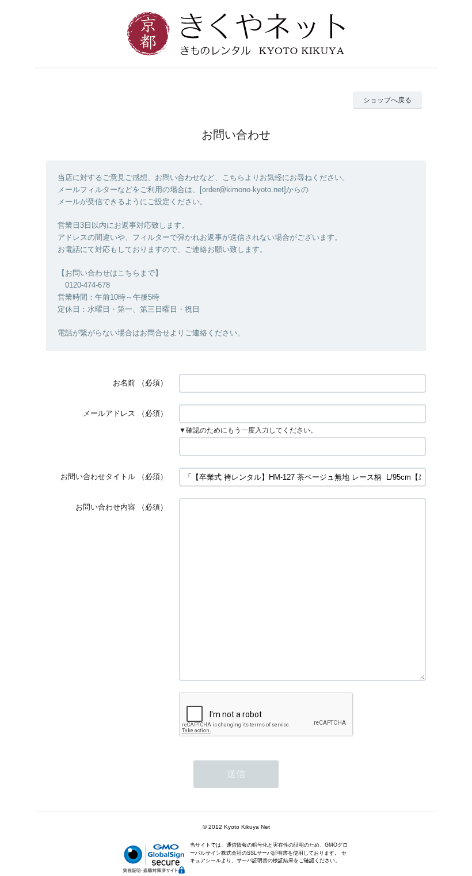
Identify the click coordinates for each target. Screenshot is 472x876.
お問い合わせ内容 (105, 507)
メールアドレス (109, 413)
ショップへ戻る (387, 100)
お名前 (124, 382)
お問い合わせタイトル (97, 476)
